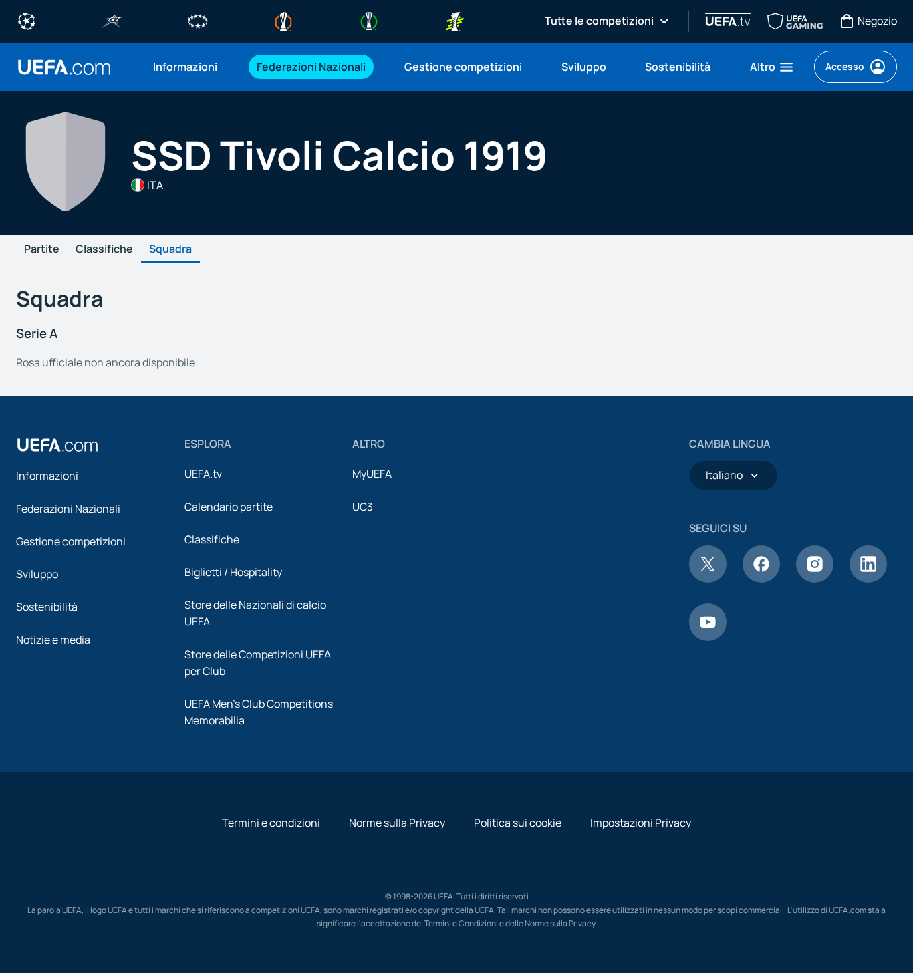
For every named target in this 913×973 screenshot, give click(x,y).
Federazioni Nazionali (68, 508)
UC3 (362, 506)
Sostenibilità (47, 606)
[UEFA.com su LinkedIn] (868, 578)
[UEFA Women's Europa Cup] (454, 20)
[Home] (57, 445)
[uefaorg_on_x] (708, 578)
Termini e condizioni (271, 822)
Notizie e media (53, 639)
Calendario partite (228, 506)
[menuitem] (188, 67)
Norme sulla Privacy (397, 822)
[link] (185, 67)
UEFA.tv (203, 473)
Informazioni (47, 475)
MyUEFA (372, 473)
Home (64, 67)
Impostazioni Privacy (640, 822)
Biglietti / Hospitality (233, 572)
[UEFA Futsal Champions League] (112, 20)
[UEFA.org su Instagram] (814, 578)
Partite (41, 249)
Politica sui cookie (517, 822)
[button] (772, 67)
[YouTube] (708, 637)
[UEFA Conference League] (369, 20)
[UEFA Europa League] (283, 20)
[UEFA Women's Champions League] (198, 20)
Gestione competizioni (71, 541)
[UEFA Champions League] (26, 20)
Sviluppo (37, 574)
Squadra (170, 249)
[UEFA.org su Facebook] (761, 578)
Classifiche (104, 249)
